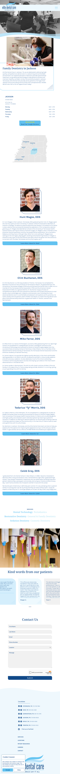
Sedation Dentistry (19, 520)
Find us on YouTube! (27, 729)
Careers (20, 747)
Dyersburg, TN (27, 706)
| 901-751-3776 (37, 714)
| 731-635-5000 (33, 721)
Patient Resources (24, 744)
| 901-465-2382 (32, 710)
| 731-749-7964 (36, 706)
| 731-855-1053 (34, 725)
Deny (19, 770)
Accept (8, 770)
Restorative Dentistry (15, 516)
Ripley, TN (26, 721)
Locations (21, 740)
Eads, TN (25, 710)
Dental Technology (23, 512)
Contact (20, 750)
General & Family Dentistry (42, 516)
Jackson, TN (27, 717)
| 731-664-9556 (35, 717)
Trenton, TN (27, 725)
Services (20, 737)
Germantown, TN (28, 714)
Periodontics (40, 512)
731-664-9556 (9, 99)
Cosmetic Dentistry (40, 520)
